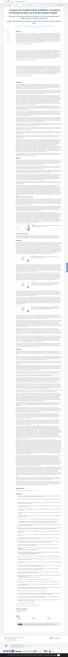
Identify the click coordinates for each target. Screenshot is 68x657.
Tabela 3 (18, 297)
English (63, 1)
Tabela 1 (25, 245)
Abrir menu (5, 1)
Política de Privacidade (51, 655)
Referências (8, 39)
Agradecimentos (8, 38)
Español (59, 1)
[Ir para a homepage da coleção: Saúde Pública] (7, 1)
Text (7, 32)
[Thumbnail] (23, 227)
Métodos (8, 34)
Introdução (8, 33)
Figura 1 (32, 217)
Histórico (7, 41)
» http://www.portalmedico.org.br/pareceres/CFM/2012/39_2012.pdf (28, 549)
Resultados (8, 35)
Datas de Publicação (9, 40)
